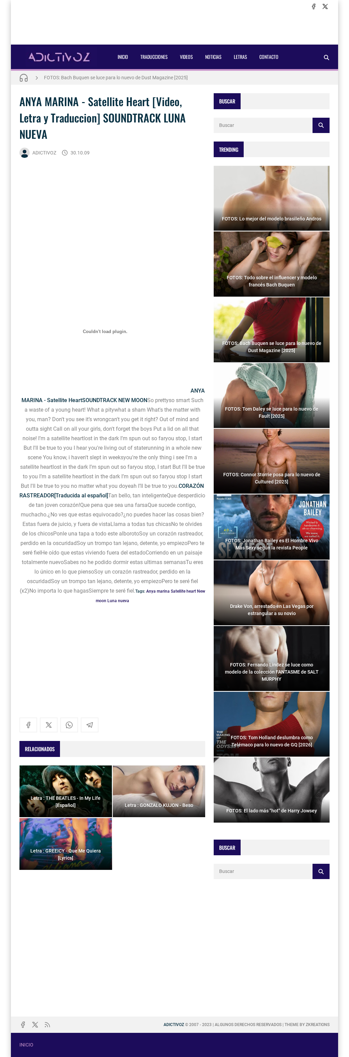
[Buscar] (326, 57)
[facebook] (313, 6)
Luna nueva (118, 600)
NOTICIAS (213, 56)
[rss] (47, 1024)
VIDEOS (186, 56)
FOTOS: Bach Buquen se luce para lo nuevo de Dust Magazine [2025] (116, 77)
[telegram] (89, 724)
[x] (325, 6)
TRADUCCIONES (154, 56)
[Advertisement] (174, 27)
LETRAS (240, 56)
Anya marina (158, 591)
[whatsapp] (69, 724)
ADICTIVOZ (44, 152)
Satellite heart (183, 591)
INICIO (123, 56)
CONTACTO (268, 56)
